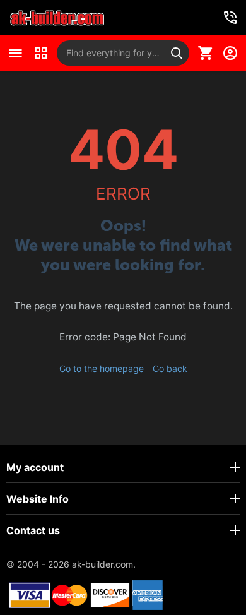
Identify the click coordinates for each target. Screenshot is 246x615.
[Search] (176, 53)
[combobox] (123, 53)
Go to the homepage (101, 368)
